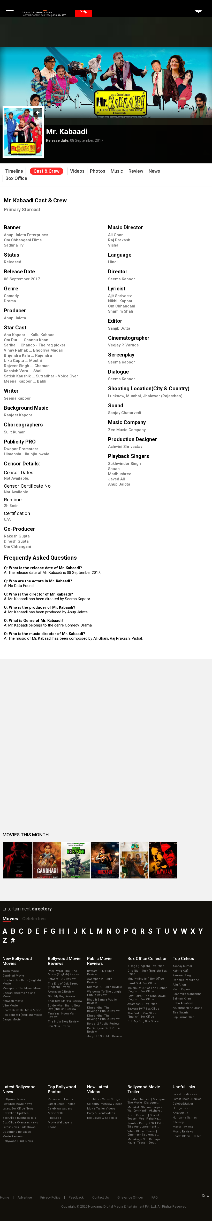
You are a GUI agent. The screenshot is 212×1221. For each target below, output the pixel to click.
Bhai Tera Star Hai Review (65, 1001)
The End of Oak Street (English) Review (63, 985)
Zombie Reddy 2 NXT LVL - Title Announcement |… (145, 1125)
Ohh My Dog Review (61, 996)
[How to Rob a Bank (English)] (76, 860)
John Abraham (183, 1003)
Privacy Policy (50, 1197)
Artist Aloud (180, 1113)
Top (183, 958)
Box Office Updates (15, 1113)
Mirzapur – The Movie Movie (22, 988)
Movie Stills (55, 1113)
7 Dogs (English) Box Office (145, 966)
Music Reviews (183, 1131)
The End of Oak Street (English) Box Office (142, 1015)
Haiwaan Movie (13, 1001)
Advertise (25, 1197)
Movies (10, 918)
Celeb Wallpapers (60, 1108)
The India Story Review (63, 1021)
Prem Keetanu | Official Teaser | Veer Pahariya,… (144, 1117)
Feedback (76, 1197)
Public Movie (99, 961)
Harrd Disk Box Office (141, 983)
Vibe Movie (10, 1005)
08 (7, 279)
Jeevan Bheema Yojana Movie (19, 994)
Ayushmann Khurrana (187, 1008)
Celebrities (34, 918)
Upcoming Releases (17, 1131)
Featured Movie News (17, 1104)
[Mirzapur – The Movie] (105, 860)
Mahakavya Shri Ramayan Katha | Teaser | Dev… (144, 1141)
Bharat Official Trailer (187, 1136)
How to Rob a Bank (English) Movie (22, 982)
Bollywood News (14, 1099)
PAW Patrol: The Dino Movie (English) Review (63, 972)
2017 (35, 279)
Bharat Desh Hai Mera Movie (22, 1010)
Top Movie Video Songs (103, 1099)
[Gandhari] (47, 860)
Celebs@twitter (183, 1103)
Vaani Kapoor (182, 989)
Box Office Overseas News (20, 1122)
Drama (10, 301)
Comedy (11, 296)
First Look (54, 1118)
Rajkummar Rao (183, 1017)
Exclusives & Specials (102, 1118)
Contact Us (100, 1197)
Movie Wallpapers (60, 1122)
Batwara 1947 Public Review (100, 972)
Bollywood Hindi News (18, 1141)
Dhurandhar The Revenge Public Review (103, 1009)
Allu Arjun (179, 984)
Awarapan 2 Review (61, 991)
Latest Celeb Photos (61, 1104)
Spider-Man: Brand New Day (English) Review (64, 1007)
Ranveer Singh (183, 975)
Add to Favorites (37, 112)
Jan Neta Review (59, 1026)
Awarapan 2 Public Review (99, 980)
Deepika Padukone (186, 980)
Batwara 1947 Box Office (143, 1008)
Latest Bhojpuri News (187, 1099)
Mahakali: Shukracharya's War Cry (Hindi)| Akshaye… (144, 1109)
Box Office (147, 958)
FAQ (155, 1197)
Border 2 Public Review (103, 1023)
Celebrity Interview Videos (104, 1104)
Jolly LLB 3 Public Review (104, 1036)
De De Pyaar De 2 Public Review (104, 1030)
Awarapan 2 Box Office (142, 1004)
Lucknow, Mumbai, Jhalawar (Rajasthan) (145, 396)
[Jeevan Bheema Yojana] (134, 860)
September (20, 279)
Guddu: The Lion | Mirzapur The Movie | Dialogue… (146, 1101)
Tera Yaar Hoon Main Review (62, 1015)
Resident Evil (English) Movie (22, 1015)
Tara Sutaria (180, 1012)
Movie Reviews (13, 1136)
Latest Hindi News (185, 1094)
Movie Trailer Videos (101, 1108)
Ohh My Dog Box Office (143, 1021)
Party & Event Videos (101, 1113)
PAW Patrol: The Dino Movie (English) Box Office (146, 997)
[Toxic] (17, 860)
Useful (184, 1086)
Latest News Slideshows (19, 1127)
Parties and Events (60, 1099)
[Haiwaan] (163, 860)
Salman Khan (182, 998)
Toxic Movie (11, 971)
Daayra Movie (12, 1019)
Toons (52, 1127)
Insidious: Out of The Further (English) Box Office (147, 989)
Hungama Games (185, 1117)
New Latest (97, 1089)
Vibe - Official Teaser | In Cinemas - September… (143, 1133)
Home (4, 1197)
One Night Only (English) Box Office (146, 972)
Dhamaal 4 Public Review (104, 987)
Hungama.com (183, 1108)
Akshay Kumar (182, 966)
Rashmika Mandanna (187, 994)
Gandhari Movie (13, 975)
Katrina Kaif (180, 970)
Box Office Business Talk (19, 1118)
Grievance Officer (130, 1197)
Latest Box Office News (18, 1108)
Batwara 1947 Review (61, 979)
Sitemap (178, 1122)
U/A (7, 519)
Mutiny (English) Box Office (145, 978)
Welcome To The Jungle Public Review (104, 993)
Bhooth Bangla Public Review (102, 1001)
